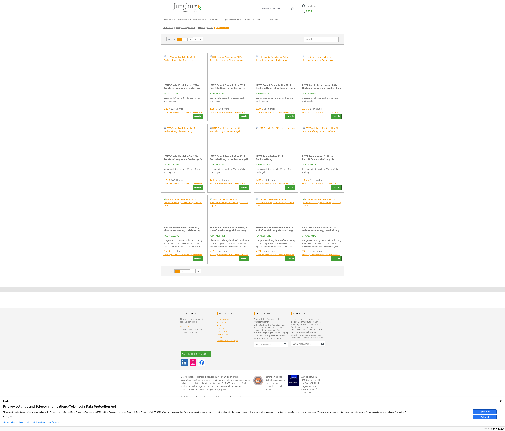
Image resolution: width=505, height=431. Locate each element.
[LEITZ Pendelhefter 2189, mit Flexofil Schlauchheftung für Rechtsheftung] (322, 138)
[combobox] (274, 8)
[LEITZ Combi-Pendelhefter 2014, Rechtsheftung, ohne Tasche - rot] (183, 67)
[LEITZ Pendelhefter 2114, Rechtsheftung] (275, 138)
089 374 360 (185, 326)
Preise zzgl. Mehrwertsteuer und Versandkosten (182, 112)
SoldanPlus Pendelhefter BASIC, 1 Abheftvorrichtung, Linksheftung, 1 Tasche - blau (274, 229)
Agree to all (485, 411)
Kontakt (220, 337)
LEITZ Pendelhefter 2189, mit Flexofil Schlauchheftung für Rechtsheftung (318, 158)
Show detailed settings (13, 422)
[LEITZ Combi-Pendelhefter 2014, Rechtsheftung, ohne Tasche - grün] (183, 138)
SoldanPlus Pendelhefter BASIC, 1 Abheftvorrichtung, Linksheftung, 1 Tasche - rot (182, 229)
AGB (219, 325)
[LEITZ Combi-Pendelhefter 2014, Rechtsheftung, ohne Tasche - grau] (275, 67)
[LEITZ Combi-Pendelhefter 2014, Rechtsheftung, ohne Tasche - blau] (322, 67)
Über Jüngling (223, 319)
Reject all (485, 417)
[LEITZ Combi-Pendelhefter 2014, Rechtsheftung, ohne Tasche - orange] (229, 67)
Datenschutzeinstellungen (227, 340)
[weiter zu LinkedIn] (184, 362)
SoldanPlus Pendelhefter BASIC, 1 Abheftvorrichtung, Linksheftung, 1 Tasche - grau (228, 229)
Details (197, 116)
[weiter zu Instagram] (193, 362)
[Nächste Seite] (195, 39)
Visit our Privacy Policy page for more (43, 422)
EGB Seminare (223, 331)
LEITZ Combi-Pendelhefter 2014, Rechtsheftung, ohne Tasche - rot (182, 86)
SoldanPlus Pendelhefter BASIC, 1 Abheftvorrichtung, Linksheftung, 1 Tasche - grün (321, 229)
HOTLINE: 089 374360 (196, 353)
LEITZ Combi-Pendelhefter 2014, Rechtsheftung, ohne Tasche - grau (275, 86)
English (6, 401)
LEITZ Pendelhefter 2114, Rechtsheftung (270, 158)
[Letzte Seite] (200, 39)
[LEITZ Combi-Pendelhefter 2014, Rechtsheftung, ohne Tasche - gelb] (229, 138)
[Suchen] (292, 8)
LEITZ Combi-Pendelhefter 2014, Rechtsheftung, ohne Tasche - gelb (229, 158)
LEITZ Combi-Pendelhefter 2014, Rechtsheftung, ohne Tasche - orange (228, 86)
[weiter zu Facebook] (201, 362)
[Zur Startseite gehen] (186, 8)
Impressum (221, 322)
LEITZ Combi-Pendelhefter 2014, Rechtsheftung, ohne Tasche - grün (183, 158)
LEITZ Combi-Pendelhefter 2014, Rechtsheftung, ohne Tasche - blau (321, 86)
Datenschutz (222, 334)
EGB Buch (221, 328)
